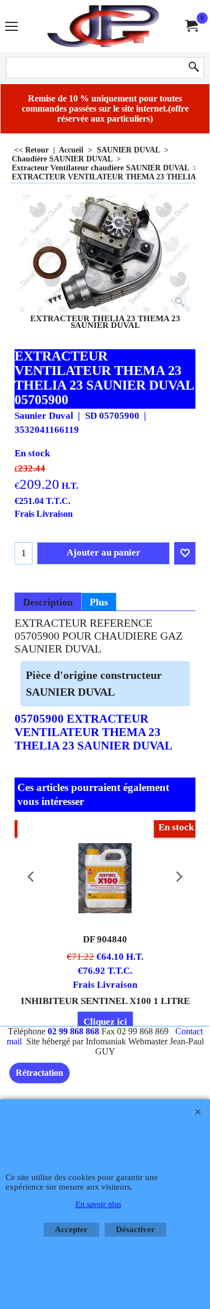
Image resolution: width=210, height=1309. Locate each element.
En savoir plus (98, 1204)
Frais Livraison (44, 514)
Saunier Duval (44, 415)
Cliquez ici (105, 1021)
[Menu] (11, 27)
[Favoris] (184, 553)
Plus (99, 602)
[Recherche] (194, 68)
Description (48, 602)
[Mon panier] (191, 26)
